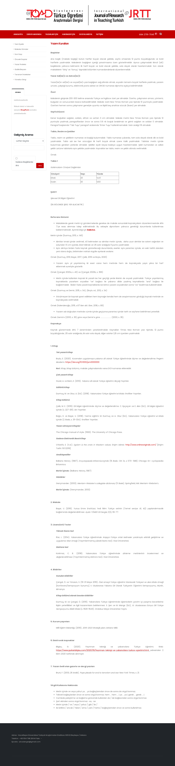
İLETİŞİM (99, 34)
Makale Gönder (21, 49)
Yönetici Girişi (20, 79)
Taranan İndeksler (23, 74)
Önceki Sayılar (21, 59)
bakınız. (91, 229)
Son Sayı (18, 54)
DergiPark (25, 104)
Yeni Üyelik (19, 44)
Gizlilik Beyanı (20, 69)
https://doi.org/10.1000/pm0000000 (82, 362)
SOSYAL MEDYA (85, 34)
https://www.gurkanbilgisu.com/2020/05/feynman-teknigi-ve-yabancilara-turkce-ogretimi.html (102, 650)
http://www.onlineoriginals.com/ (141, 444)
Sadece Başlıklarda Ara (24, 164)
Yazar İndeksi (20, 64)
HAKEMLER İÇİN (68, 34)
